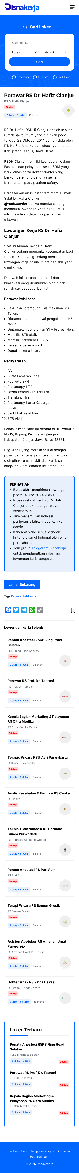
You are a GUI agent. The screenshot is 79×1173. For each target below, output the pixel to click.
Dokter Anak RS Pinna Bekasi (31, 982)
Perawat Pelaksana (23, 596)
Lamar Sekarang (22, 584)
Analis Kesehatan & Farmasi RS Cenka (39, 793)
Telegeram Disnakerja (49, 548)
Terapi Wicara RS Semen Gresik (34, 905)
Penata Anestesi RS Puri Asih (31, 869)
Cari (39, 62)
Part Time (64, 77)
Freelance (23, 77)
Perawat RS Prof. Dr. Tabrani (31, 681)
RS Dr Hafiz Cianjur (17, 101)
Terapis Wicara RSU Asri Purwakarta (38, 757)
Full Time (44, 77)
